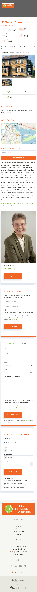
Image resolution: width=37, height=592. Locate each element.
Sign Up (22, 572)
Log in (17, 572)
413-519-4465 (10, 269)
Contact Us (11, 343)
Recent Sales (13, 272)
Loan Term (7, 438)
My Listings (6, 272)
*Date (5, 362)
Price (5, 447)
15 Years (15, 442)
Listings (9, 203)
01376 (33, 203)
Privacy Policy (15, 319)
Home (3, 203)
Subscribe (13, 326)
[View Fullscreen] (3, 131)
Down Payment (8, 454)
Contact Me (13, 276)
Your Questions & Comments (12, 376)
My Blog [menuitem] (18, 534)
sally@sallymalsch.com (19, 552)
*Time (5, 369)
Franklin (19, 203)
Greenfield (27, 203)
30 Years (8, 442)
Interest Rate (7, 461)
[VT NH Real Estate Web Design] (18, 587)
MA (14, 203)
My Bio (24, 274)
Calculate (13, 471)
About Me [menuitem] (18, 529)
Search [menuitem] (18, 526)
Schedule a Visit (25, 343)
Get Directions (18, 158)
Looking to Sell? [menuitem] (18, 531)
